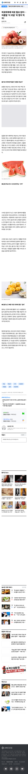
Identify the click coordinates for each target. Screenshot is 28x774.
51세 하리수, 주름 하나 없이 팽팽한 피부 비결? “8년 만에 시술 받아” (18, 659)
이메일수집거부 (4, 764)
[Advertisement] (14, 198)
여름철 (4, 387)
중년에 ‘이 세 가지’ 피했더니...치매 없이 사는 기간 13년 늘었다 (7, 511)
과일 (4, 384)
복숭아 (9, 384)
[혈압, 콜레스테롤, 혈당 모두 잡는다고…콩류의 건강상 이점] (6, 686)
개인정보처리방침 (9, 761)
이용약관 (16, 761)
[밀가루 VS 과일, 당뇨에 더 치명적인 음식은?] (20, 478)
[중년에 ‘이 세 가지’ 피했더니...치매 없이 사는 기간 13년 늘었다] (7, 505)
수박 (15, 384)
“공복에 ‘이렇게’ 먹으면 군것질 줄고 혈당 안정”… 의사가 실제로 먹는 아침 (20, 599)
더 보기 (22, 435)
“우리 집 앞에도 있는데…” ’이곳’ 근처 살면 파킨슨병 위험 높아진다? (20, 614)
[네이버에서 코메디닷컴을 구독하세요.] (14, 413)
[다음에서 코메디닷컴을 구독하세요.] (14, 420)
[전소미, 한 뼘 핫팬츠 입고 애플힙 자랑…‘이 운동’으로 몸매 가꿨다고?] (20, 492)
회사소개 (3, 761)
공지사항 (10, 764)
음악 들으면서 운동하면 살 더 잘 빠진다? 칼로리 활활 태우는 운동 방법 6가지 (18, 644)
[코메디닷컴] (11, 769)
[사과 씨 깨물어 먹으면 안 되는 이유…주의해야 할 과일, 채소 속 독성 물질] (6, 701)
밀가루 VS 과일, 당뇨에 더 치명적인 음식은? (20, 484)
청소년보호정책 (22, 761)
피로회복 (16, 387)
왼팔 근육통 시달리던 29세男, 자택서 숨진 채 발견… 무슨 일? (7, 484)
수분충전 (21, 384)
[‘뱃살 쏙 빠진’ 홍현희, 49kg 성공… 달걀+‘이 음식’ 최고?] (20, 505)
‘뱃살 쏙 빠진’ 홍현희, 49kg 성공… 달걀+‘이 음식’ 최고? (20, 511)
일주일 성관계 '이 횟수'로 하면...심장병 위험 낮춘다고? (14, 401)
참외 (10, 387)
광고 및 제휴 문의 (17, 764)
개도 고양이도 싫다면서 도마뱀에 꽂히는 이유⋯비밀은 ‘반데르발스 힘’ (19, 621)
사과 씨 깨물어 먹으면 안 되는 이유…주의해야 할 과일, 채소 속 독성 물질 (18, 702)
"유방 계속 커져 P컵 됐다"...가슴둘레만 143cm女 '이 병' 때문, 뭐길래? (13, 405)
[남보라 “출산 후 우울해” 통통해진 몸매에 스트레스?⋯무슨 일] (6, 693)
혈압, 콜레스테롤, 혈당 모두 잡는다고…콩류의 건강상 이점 (18, 686)
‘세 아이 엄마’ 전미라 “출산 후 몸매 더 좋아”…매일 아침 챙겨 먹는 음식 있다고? (18, 636)
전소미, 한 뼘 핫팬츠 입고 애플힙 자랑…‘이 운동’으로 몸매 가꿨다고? (20, 498)
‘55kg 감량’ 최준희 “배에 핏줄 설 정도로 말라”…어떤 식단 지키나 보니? (18, 651)
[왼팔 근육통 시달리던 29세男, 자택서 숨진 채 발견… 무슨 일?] (7, 478)
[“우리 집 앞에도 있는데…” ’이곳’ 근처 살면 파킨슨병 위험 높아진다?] (6, 708)
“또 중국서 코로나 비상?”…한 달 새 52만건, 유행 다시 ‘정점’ (19, 606)
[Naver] (5, 769)
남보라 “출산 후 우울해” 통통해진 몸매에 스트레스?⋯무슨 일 (18, 694)
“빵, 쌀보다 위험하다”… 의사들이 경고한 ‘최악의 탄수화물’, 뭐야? (20, 591)
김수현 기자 (10, 426)
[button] (15, 2)
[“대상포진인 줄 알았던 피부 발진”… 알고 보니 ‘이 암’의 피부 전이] (7, 492)
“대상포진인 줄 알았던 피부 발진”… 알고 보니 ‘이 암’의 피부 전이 (7, 498)
